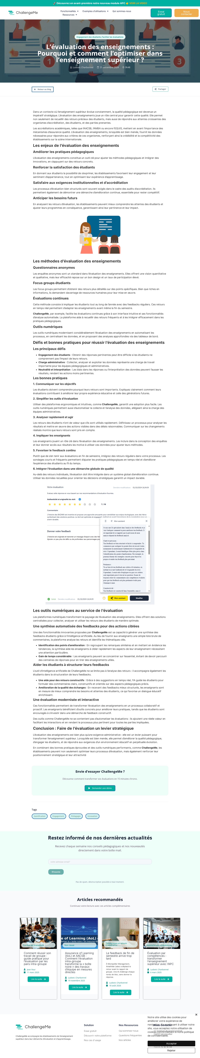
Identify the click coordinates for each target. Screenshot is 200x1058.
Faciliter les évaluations (112, 37)
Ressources (68, 14)
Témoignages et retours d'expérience (116, 944)
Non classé (69, 945)
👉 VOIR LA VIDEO (136, 3)
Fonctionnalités (68, 11)
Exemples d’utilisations (94, 11)
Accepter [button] (171, 1043)
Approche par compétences (159, 945)
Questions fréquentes (130, 1035)
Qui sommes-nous (122, 11)
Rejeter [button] (171, 1050)
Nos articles (125, 1040)
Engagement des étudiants (89, 37)
